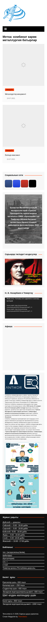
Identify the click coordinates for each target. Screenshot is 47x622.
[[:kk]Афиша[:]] (23, 349)
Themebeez (22, 617)
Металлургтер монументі (15, 94)
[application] (23, 308)
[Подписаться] (8, 183)
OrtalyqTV (9, 90)
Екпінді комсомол (12, 155)
